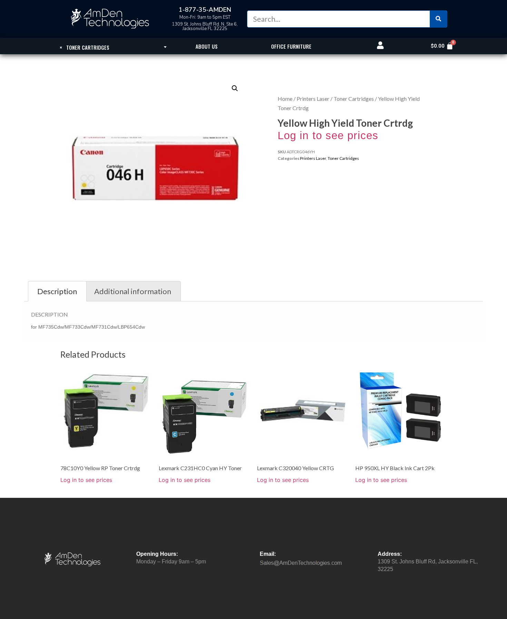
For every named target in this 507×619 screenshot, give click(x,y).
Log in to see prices (328, 135)
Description (57, 291)
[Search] (438, 19)
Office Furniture (291, 46)
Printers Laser (313, 98)
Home (285, 98)
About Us (207, 46)
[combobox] (84, 47)
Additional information (132, 291)
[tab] (57, 291)
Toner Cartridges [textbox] (84, 47)
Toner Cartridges (354, 98)
